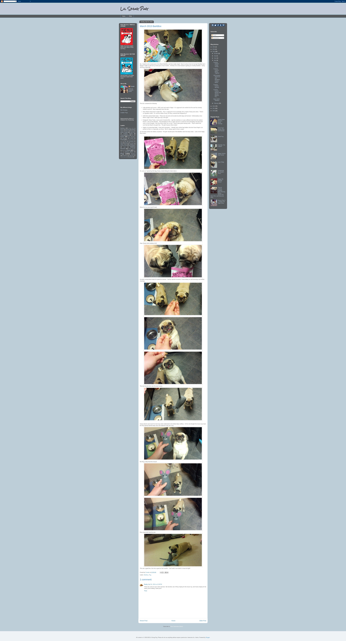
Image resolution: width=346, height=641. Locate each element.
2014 (213, 49)
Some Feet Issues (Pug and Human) (221, 129)
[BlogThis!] (162, 572)
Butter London (124, 132)
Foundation (129, 139)
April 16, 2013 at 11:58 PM (155, 584)
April (215, 60)
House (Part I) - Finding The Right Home (221, 202)
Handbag (131, 141)
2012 (213, 106)
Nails (128, 150)
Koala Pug (220, 136)
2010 (213, 110)
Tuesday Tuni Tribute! (221, 145)
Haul (121, 142)
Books (132, 130)
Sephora (125, 155)
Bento (121, 129)
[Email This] (161, 572)
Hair (125, 141)
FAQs (130, 16)
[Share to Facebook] (166, 572)
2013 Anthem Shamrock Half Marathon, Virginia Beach (216, 79)
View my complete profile (131, 90)
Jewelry (132, 144)
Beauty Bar (131, 128)
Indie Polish (123, 144)
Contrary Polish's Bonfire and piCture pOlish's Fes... (217, 93)
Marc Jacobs (132, 148)
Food (122, 139)
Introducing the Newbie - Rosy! (221, 172)
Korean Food (123, 145)
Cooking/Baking (124, 135)
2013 (213, 51)
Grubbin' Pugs (124, 112)
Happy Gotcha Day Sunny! (221, 154)
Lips (125, 147)
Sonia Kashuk (123, 157)
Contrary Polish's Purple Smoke (216, 64)
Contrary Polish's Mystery (216, 86)
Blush (127, 130)
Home (123, 16)
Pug (150, 575)
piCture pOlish (129, 152)
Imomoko (132, 142)
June (215, 58)
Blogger (208, 637)
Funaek (148, 572)
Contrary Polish (127, 133)
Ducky (146, 584)
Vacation (130, 157)
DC (133, 135)
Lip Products (132, 145)
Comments (216, 38)
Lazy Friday (221, 162)
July (215, 56)
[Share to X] (164, 572)
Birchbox (127, 129)
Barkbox (146, 575)
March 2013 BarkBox (216, 99)
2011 (213, 108)
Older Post (202, 620)
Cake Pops (133, 132)
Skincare (131, 155)
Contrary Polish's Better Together (216, 71)
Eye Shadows (131, 136)
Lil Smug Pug (134, 9)
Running (133, 154)
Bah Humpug (123, 110)
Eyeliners (125, 138)
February (216, 103)
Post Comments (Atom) (176, 626)
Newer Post (143, 620)
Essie (122, 136)
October (216, 53)
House (126, 142)
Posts (214, 35)
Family (131, 138)
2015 (213, 47)
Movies (123, 150)
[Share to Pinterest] (167, 572)
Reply (145, 590)
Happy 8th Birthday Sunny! (220, 180)
